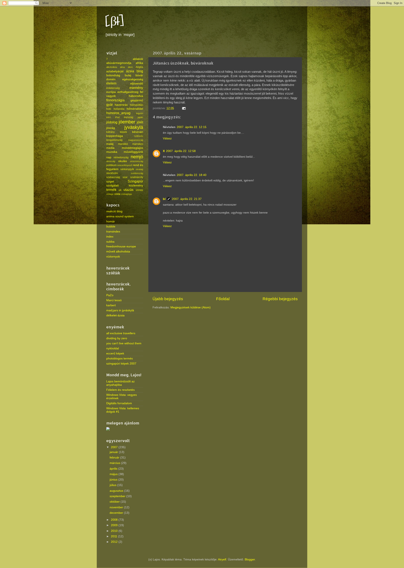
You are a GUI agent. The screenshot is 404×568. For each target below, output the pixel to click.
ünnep (139, 190)
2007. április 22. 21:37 (187, 199)
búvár (139, 75)
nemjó (137, 156)
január (114, 452)
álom (130, 67)
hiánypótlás (136, 104)
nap (108, 157)
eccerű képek (115, 353)
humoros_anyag (118, 113)
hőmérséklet (135, 108)
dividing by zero (116, 338)
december (117, 512)
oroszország (136, 161)
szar (125, 177)
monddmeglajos (132, 147)
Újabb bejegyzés (168, 299)
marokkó (123, 144)
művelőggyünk (133, 151)
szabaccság (113, 177)
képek (123, 132)
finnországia (115, 100)
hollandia (119, 108)
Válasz (167, 138)
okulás (122, 161)
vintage (110, 194)
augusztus (117, 490)
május (114, 474)
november (117, 507)
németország (121, 157)
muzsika (111, 151)
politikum (111, 165)
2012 (114, 541)
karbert (111, 305)
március (115, 463)
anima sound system (120, 216)
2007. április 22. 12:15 (191, 127)
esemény (136, 88)
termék (111, 190)
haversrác (121, 104)
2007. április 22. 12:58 (181, 151)
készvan (137, 131)
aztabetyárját (115, 71)
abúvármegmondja (118, 63)
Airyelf (222, 559)
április (114, 468)
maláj (109, 143)
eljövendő (136, 83)
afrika (139, 63)
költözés (138, 136)
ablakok (138, 59)
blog (140, 71)
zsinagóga (126, 194)
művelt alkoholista (118, 251)
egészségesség (132, 79)
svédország (137, 173)
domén (111, 79)
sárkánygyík (127, 169)
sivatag (139, 169)
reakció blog (114, 211)
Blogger (250, 559)
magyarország (135, 140)
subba (110, 241)
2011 (114, 536)
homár (110, 221)
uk (120, 190)
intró (108, 117)
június (114, 479)
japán (140, 117)
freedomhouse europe (121, 246)
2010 (114, 530)
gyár (109, 104)
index (109, 236)
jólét (140, 122)
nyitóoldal (112, 348)
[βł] (114, 21)
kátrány (110, 132)
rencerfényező (124, 165)
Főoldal (223, 299)
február (115, 457)
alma (122, 67)
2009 (114, 525)
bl (164, 199)
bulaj (128, 75)
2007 (114, 447)
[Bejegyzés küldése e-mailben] (184, 108)
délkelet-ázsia (115, 315)
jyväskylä (133, 127)
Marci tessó (114, 300)
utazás (128, 190)
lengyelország (114, 140)
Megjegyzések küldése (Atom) (190, 307)
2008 (114, 519)
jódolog (111, 122)
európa (111, 92)
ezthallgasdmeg (127, 92)
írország (128, 117)
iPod (117, 117)
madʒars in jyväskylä (120, 310)
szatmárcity (136, 177)
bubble (110, 226)
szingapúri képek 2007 (121, 363)
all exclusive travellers (120, 333)
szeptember (118, 496)
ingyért (139, 113)
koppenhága (114, 135)
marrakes (137, 144)
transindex (113, 231)
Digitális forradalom (119, 403)
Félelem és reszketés (120, 389)
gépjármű (136, 100)
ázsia (130, 71)
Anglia (139, 67)
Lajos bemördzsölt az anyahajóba (120, 383)
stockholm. (112, 173)
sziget (110, 181)
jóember (127, 121)
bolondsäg (113, 75)
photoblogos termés (119, 358)
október (115, 501)
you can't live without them (123, 343)
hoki (108, 108)
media (110, 147)
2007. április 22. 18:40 (191, 175)
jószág (110, 127)
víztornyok (113, 256)
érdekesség (113, 88)
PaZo (109, 295)
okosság (110, 161)
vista (117, 193)
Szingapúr (135, 181)
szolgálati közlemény (124, 185)
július (113, 485)
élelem (111, 83)
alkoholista (111, 67)
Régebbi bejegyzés (280, 299)
